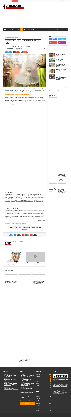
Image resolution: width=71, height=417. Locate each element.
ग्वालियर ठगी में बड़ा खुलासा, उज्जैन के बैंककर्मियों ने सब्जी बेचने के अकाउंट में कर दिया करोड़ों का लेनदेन (61, 77)
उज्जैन (9, 37)
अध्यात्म (22, 29)
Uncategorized (39, 381)
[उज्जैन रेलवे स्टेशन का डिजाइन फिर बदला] (52, 60)
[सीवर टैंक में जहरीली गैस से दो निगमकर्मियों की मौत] (53, 92)
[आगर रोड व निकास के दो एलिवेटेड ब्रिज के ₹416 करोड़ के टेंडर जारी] (11, 276)
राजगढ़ (39, 408)
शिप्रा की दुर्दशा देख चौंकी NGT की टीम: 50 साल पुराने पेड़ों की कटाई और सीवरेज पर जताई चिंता (24, 359)
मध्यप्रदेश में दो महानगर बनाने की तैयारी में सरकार (60, 54)
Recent (57, 49)
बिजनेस (25, 29)
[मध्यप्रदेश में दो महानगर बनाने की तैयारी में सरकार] (52, 55)
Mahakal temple (26, 227)
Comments (64, 49)
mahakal (19, 227)
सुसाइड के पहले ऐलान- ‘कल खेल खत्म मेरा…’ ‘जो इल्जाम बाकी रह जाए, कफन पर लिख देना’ (38, 282)
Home (5, 29)
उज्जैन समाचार (25, 229)
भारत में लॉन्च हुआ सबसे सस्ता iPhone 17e (52, 189)
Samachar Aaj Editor (10, 48)
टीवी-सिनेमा (32, 29)
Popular (50, 49)
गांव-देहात (18, 29)
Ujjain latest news (37, 227)
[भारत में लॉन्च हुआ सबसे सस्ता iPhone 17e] (53, 184)
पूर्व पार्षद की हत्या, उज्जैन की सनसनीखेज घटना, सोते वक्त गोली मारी (61, 71)
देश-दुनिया (9, 29)
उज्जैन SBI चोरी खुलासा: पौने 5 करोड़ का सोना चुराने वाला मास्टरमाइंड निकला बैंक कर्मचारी (61, 65)
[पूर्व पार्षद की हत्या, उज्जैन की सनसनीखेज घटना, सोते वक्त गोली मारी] (52, 71)
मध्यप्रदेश (13, 29)
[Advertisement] (35, 19)
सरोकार (29, 29)
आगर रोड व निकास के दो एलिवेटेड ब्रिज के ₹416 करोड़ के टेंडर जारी (11, 282)
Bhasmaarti (11, 227)
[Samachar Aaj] (13, 6)
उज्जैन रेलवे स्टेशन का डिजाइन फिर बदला (60, 59)
